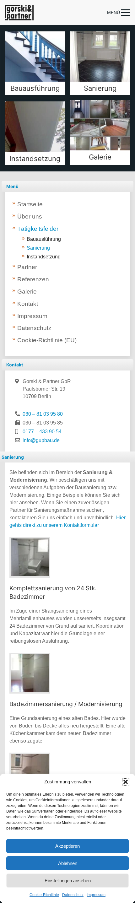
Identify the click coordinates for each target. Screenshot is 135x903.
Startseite (30, 204)
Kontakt (27, 303)
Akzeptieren (67, 846)
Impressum (96, 895)
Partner (27, 267)
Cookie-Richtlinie (44, 895)
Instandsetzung (44, 256)
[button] (125, 782)
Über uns (29, 216)
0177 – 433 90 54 (42, 431)
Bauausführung (44, 239)
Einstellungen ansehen (68, 880)
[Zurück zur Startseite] (19, 12)
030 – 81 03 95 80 (43, 414)
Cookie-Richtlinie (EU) (47, 340)
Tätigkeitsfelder (37, 228)
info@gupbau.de (41, 440)
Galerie (27, 291)
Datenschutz (73, 895)
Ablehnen (67, 863)
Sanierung (38, 248)
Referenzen (33, 279)
